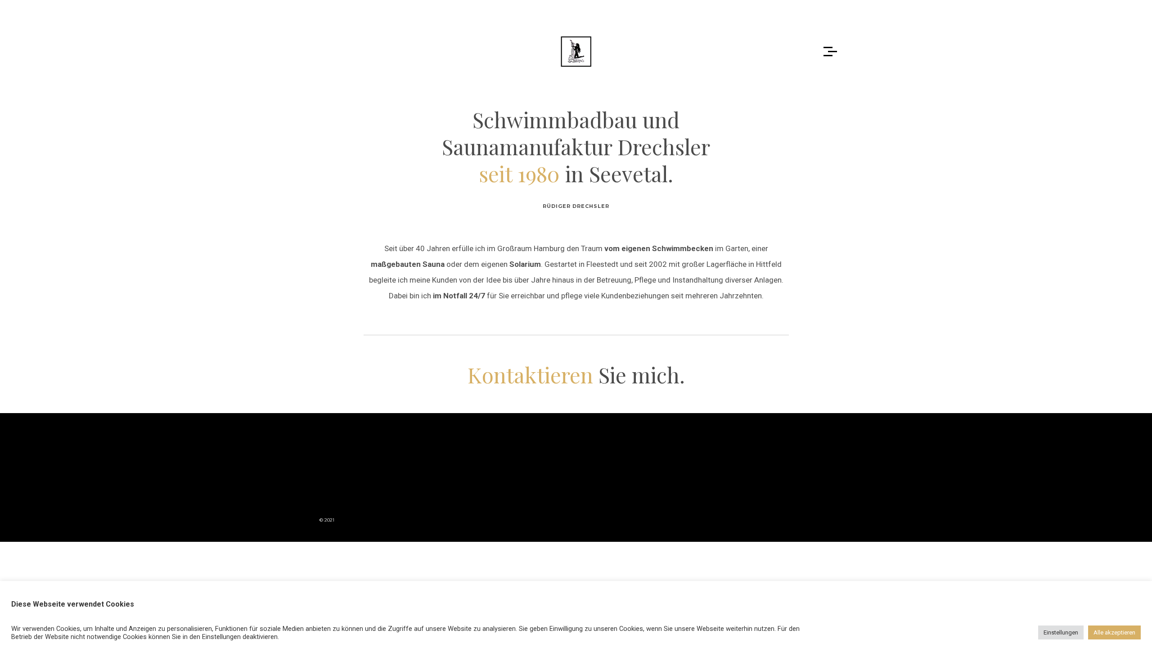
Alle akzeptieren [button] (1114, 632)
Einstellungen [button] (1061, 632)
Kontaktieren (530, 374)
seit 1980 (519, 173)
